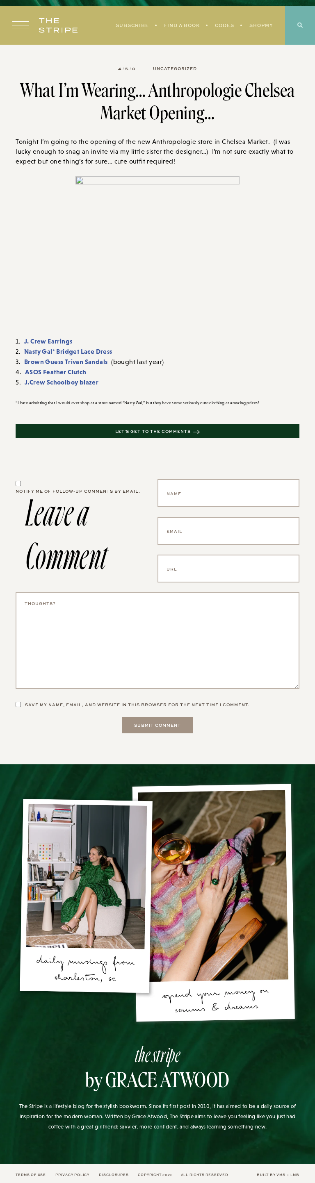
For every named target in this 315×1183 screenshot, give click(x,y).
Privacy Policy (72, 1174)
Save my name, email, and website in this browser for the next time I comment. (137, 705)
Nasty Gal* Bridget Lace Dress (68, 351)
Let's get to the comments (153, 431)
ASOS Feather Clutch (56, 371)
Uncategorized (175, 68)
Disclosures (114, 1174)
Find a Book (182, 25)
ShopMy (261, 25)
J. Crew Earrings (48, 341)
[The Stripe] (58, 25)
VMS (280, 1174)
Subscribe (132, 25)
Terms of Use (31, 1174)
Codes (224, 25)
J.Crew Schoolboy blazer (61, 382)
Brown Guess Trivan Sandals (65, 361)
